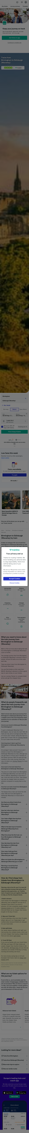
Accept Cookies (14, 578)
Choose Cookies (14, 583)
